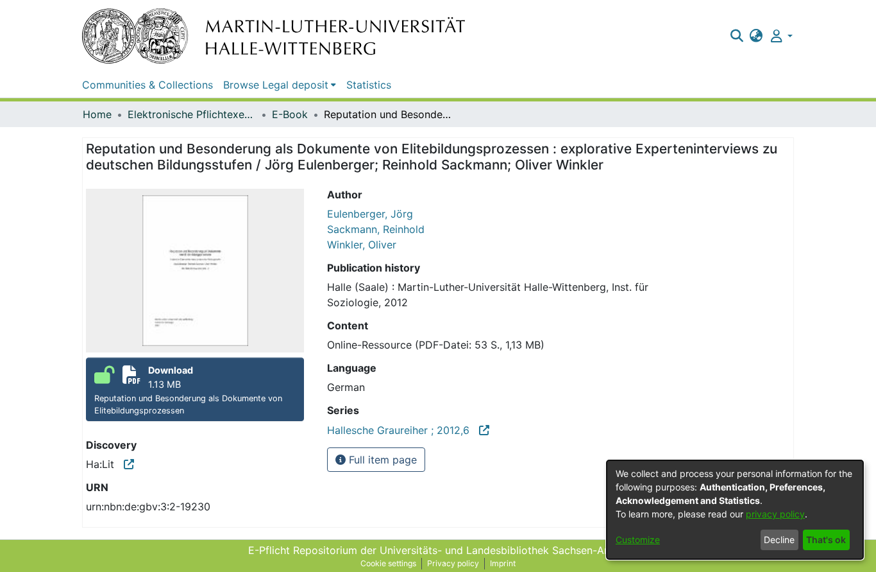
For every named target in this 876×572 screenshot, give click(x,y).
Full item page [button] (381, 459)
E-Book (290, 114)
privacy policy (775, 513)
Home (97, 114)
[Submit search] (737, 36)
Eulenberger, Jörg (370, 213)
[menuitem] (756, 36)
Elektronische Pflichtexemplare (192, 114)
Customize (638, 539)
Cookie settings (388, 563)
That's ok (826, 539)
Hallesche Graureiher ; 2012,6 (403, 430)
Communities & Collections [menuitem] (147, 84)
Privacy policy (453, 563)
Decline (779, 539)
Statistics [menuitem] (368, 84)
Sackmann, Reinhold (376, 229)
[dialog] (735, 509)
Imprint (503, 563)
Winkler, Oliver (361, 244)
